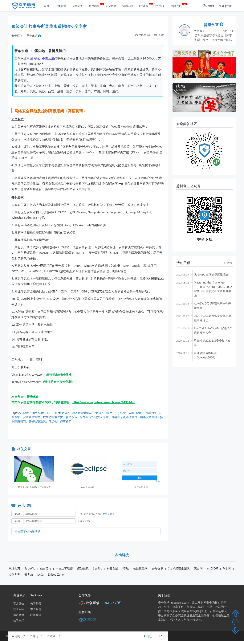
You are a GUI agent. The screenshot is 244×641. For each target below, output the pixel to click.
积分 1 (151, 636)
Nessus (99, 413)
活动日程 (127, 6)
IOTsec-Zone (56, 574)
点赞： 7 (20, 636)
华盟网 (227, 568)
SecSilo (97, 568)
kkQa (40, 574)
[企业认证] (39, 35)
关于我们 (35, 603)
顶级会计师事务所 (60, 421)
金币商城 (94, 6)
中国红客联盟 (64, 568)
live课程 (143, 6)
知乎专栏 (18, 620)
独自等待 (45, 568)
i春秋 (125, 568)
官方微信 (18, 603)
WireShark (135, 413)
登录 (221, 6)
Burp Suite (37, 413)
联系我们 (35, 615)
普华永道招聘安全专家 (94, 417)
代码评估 (150, 413)
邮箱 (17, 521)
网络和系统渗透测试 (124, 417)
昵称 (17, 513)
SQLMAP (120, 413)
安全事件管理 (31, 417)
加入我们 (35, 609)
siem (109, 413)
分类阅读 (60, 6)
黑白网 (198, 568)
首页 (46, 6)
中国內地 (33, 58)
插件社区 (176, 6)
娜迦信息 (83, 568)
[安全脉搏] (26, 6)
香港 (45, 58)
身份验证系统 (37, 421)
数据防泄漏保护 (53, 417)
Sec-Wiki (29, 568)
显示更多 (228, 262)
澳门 (54, 58)
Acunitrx (23, 413)
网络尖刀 (14, 568)
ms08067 (212, 568)
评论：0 (38, 636)
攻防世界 (14, 574)
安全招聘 (111, 6)
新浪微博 (18, 615)
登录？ (106, 513)
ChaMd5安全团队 (179, 568)
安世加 (28, 574)
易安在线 (112, 568)
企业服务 (159, 6)
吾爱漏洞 (157, 568)
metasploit (62, 413)
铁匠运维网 (140, 568)
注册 (229, 6)
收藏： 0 (55, 636)
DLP (49, 413)
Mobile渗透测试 (81, 413)
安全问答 (77, 6)
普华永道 (32, 35)
